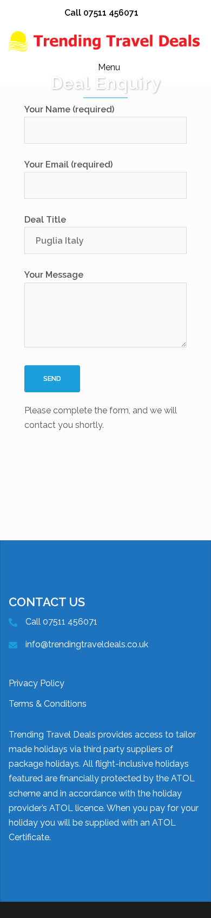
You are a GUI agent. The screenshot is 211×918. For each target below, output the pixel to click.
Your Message (53, 275)
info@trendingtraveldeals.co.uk (86, 644)
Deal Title (45, 220)
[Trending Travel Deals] (105, 41)
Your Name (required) (69, 109)
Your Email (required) (68, 164)
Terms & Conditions (48, 704)
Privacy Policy (36, 683)
